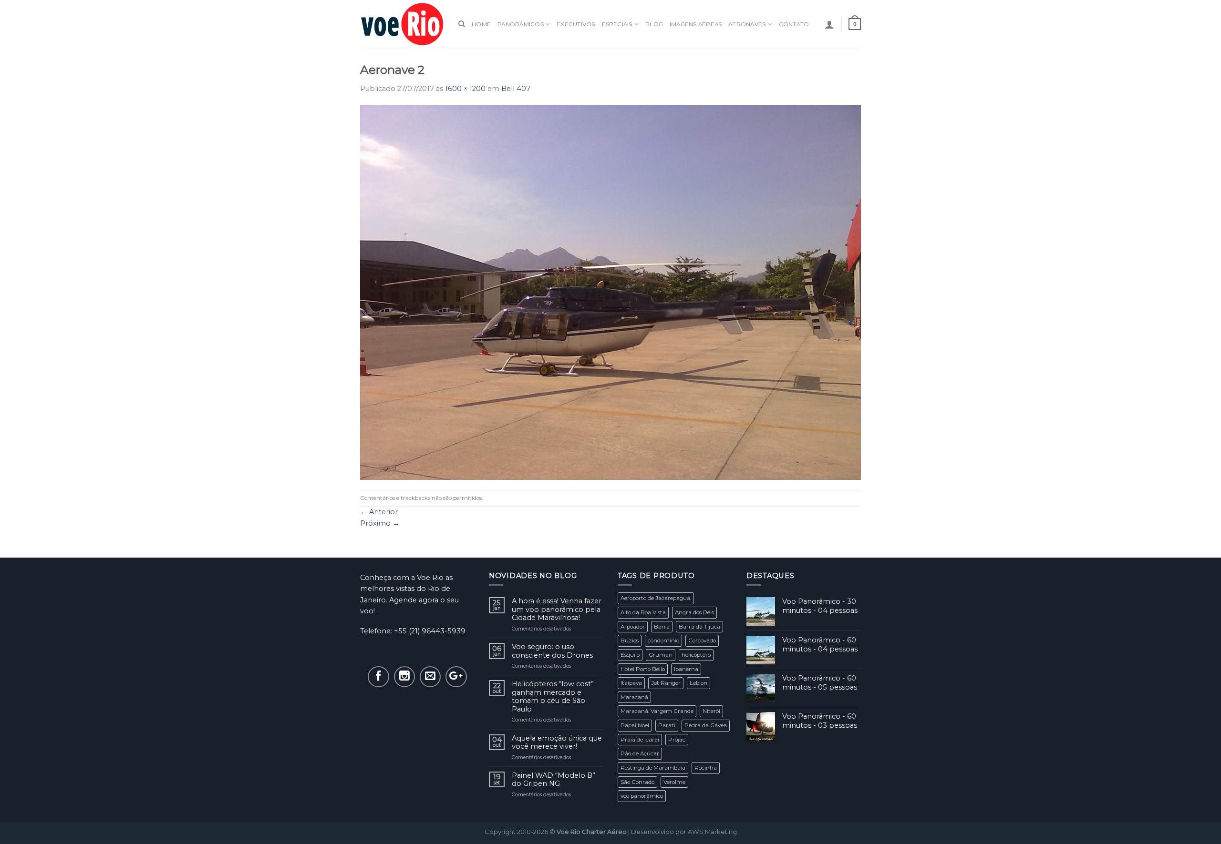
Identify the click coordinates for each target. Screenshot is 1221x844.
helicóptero (696, 654)
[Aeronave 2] (610, 291)
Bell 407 (515, 88)
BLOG (654, 24)
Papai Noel (635, 725)
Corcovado (702, 640)
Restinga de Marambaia (653, 767)
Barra (662, 626)
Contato (794, 24)
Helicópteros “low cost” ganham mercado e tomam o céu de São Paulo (553, 696)
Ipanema (686, 669)
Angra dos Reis (694, 612)
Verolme (674, 782)
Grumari (661, 654)
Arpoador (633, 626)
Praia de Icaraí (640, 739)
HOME (481, 24)
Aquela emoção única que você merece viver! (557, 742)
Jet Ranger (666, 683)
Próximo (380, 523)
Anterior (379, 512)
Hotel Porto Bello (643, 669)
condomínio (663, 640)
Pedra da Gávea (705, 725)
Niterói (711, 711)
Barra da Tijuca (699, 626)
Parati (666, 725)
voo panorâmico (642, 796)
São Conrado (637, 782)
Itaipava (631, 683)
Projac (676, 739)
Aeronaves (747, 24)
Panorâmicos (520, 24)
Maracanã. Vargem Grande (657, 711)
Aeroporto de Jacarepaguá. (656, 598)
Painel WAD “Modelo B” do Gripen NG (553, 780)
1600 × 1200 (465, 88)
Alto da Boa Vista (643, 612)
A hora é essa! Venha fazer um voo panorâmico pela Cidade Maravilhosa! (556, 609)
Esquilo (630, 654)
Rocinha (705, 767)
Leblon (698, 683)
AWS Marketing (712, 831)
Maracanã (634, 697)
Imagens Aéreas (696, 24)
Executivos (576, 24)
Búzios (630, 640)
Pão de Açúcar (640, 753)
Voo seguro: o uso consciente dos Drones (552, 651)
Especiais (617, 24)
